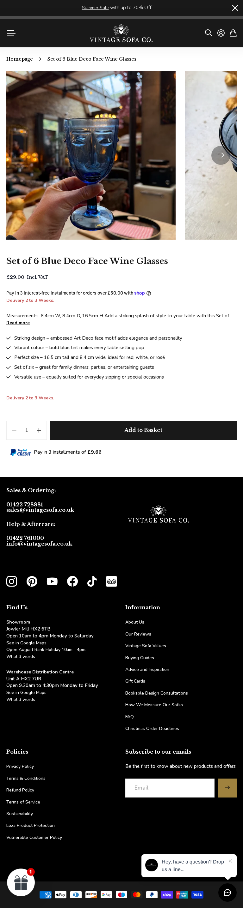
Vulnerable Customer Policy (34, 837)
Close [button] (234, 8)
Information (142, 607)
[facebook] (72, 581)
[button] (220, 155)
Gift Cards (135, 681)
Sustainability (19, 814)
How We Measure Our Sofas (154, 705)
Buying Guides (139, 658)
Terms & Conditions (26, 778)
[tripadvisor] (111, 581)
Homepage (19, 59)
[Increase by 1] (39, 430)
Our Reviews (138, 634)
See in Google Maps (26, 693)
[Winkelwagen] (233, 33)
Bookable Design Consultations (156, 693)
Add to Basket (143, 430)
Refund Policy (20, 790)
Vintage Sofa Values (145, 646)
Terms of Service (23, 802)
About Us (134, 622)
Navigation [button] (10, 33)
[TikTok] (92, 581)
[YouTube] (52, 581)
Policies (17, 752)
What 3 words (20, 657)
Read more (18, 323)
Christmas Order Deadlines (152, 729)
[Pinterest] (32, 581)
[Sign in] (221, 33)
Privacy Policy (20, 766)
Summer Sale (95, 8)
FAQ (129, 717)
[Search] (208, 33)
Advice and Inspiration (147, 669)
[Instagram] (11, 581)
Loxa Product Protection (30, 825)
